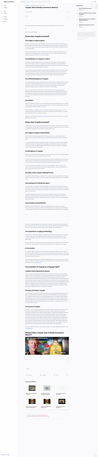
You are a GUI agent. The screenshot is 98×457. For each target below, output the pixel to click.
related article (30, 328)
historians (44, 116)
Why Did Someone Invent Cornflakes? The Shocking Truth (87, 19)
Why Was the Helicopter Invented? (86, 24)
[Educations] (28, 369)
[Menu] (2, 1)
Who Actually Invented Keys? (85, 8)
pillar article (38, 262)
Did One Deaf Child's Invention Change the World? (87, 14)
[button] (21, 1)
